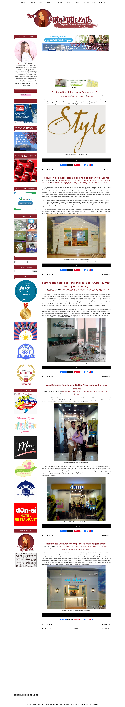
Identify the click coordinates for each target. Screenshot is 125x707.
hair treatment (80, 96)
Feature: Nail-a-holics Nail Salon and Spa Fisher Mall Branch (76, 177)
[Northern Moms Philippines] (25, 425)
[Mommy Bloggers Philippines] (25, 468)
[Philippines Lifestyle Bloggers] (25, 312)
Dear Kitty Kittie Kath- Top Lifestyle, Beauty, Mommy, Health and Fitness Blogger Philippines (65, 704)
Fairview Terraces (99, 391)
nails (71, 183)
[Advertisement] (76, 64)
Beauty (49, 2)
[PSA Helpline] (76, 83)
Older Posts (106, 628)
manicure (93, 180)
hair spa (71, 96)
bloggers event (65, 546)
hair (85, 95)
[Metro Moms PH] (25, 447)
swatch (88, 549)
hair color (98, 95)
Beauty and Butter (85, 391)
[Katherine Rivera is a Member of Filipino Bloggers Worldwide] (25, 488)
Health (69, 2)
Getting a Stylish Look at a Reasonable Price (76, 92)
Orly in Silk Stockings (93, 548)
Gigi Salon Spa (77, 95)
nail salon (55, 182)
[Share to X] (42, 169)
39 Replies (107, 376)
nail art (100, 180)
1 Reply (108, 169)
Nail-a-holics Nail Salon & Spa (70, 182)
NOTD (75, 183)
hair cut (106, 95)
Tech (77, 2)
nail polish (46, 182)
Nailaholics (55, 548)
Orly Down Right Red (76, 548)
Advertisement (67, 391)
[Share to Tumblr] (49, 169)
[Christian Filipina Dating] (76, 39)
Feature (61, 95)
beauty (61, 180)
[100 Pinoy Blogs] (25, 404)
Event (86, 2)
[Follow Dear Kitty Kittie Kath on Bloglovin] (25, 95)
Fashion (59, 2)
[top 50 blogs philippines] (25, 331)
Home (23, 2)
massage (57, 393)
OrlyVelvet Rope (72, 549)
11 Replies (107, 274)
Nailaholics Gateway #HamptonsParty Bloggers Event (76, 543)
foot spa (68, 95)
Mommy (41, 2)
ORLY (66, 548)
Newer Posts (46, 628)
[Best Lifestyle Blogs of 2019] (25, 351)
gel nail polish (83, 180)
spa (86, 183)
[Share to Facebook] (44, 169)
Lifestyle (32, 2)
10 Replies (107, 624)
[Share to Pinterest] (47, 169)
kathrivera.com (21, 64)
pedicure (81, 183)
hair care (90, 95)
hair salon (63, 96)
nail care (107, 180)
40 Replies (107, 535)
